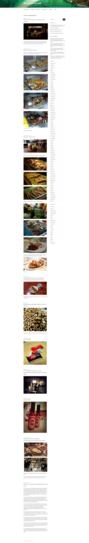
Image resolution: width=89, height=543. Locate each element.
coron (51, 236)
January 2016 (52, 91)
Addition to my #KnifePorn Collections (56, 29)
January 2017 (52, 72)
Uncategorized (52, 243)
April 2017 (51, 70)
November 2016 (52, 75)
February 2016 (52, 89)
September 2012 (53, 159)
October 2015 (52, 96)
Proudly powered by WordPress (28, 540)
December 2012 (52, 154)
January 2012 (52, 173)
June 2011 (51, 185)
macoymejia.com (32, 3)
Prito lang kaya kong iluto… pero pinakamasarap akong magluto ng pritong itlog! (35, 372)
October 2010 (52, 199)
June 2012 (51, 164)
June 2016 (51, 82)
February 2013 (52, 150)
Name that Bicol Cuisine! (30, 50)
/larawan (51, 215)
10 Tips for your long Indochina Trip (55, 31)
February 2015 (52, 108)
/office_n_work (52, 222)
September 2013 (53, 138)
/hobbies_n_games (53, 211)
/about (55, 9)
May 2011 (51, 187)
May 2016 (51, 84)
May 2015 (51, 105)
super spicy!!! (27, 399)
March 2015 (52, 107)
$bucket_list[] (45, 9)
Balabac (51, 232)
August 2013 (52, 140)
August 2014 (52, 119)
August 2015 (52, 100)
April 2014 (51, 126)
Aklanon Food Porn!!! (29, 137)
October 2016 (52, 77)
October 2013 (52, 136)
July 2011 (51, 183)
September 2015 (53, 98)
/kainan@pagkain (53, 213)
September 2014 (53, 117)
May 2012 (51, 166)
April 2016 (51, 86)
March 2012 (52, 169)
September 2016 (53, 79)
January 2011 (52, 194)
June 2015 (51, 103)
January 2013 (52, 152)
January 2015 (52, 110)
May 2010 (51, 201)
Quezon (51, 241)
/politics (51, 225)
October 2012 (52, 157)
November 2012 (52, 155)
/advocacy (52, 208)
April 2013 (51, 147)
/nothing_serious (53, 220)
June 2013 (51, 143)
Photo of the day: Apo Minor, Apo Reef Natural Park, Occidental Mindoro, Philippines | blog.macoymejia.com (57, 44)
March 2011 (52, 190)
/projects (50, 9)
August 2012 (52, 161)
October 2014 (52, 115)
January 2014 (52, 131)
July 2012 (51, 162)
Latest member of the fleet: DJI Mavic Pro (56, 33)
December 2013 (52, 133)
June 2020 (52, 65)
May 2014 (51, 124)
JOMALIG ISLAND (53, 50)
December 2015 (52, 93)
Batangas (51, 234)
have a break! (27, 339)
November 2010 (52, 197)
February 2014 (52, 129)
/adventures (38, 9)
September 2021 (53, 63)
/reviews (51, 227)
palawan (51, 239)
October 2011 (52, 178)
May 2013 (51, 145)
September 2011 (52, 180)
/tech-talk (32, 9)
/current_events (52, 210)
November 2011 (52, 176)
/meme (51, 218)
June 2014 (51, 122)
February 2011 (52, 192)
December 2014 (52, 112)
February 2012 (52, 171)
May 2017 (51, 68)
